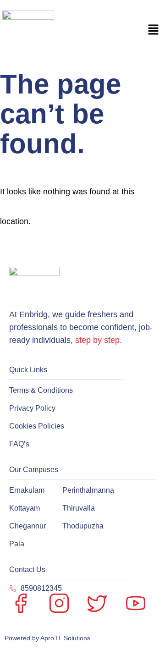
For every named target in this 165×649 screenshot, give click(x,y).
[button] (153, 31)
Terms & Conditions (41, 390)
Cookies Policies (36, 426)
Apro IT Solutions (64, 638)
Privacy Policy (32, 408)
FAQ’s (19, 444)
